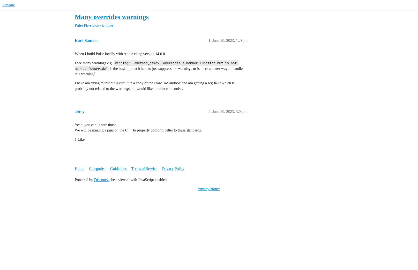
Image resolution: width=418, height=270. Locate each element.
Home (79, 169)
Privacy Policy (173, 169)
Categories (97, 169)
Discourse (101, 180)
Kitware (8, 5)
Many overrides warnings (112, 17)
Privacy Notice (209, 189)
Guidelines (118, 169)
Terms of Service (144, 169)
